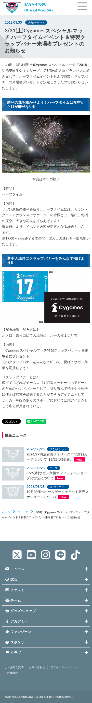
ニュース (22, 512)
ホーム (6, 512)
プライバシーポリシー (64, 667)
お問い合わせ (37, 667)
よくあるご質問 (14, 667)
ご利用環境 (11, 672)
